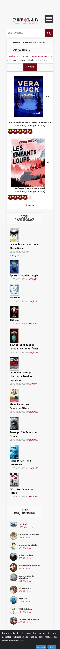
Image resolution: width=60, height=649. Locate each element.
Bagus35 (22, 598)
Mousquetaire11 (17, 255)
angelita (33, 383)
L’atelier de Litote (27, 545)
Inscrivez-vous (15, 56)
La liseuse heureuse (28, 619)
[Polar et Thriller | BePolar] (25, 20)
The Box (14, 320)
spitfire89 (33, 301)
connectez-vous (38, 56)
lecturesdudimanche (29, 565)
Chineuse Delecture (28, 534)
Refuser (52, 647)
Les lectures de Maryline (26, 577)
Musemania (24, 588)
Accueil (17, 42)
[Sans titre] (14, 235)
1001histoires (25, 609)
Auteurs (27, 42)
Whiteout (15, 297)
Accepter (41, 647)
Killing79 (33, 279)
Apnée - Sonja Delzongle (24, 275)
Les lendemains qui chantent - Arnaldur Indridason (21, 376)
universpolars (25, 555)
